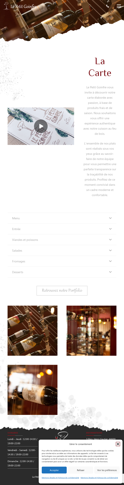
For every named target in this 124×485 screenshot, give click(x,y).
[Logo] (19, 6)
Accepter (54, 470)
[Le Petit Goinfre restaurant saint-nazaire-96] (32, 390)
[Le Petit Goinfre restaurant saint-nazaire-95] (91, 331)
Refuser (80, 470)
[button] (117, 444)
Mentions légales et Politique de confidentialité (60, 477)
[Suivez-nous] (6, 114)
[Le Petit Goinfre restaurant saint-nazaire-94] (32, 331)
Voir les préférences (107, 470)
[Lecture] (41, 126)
